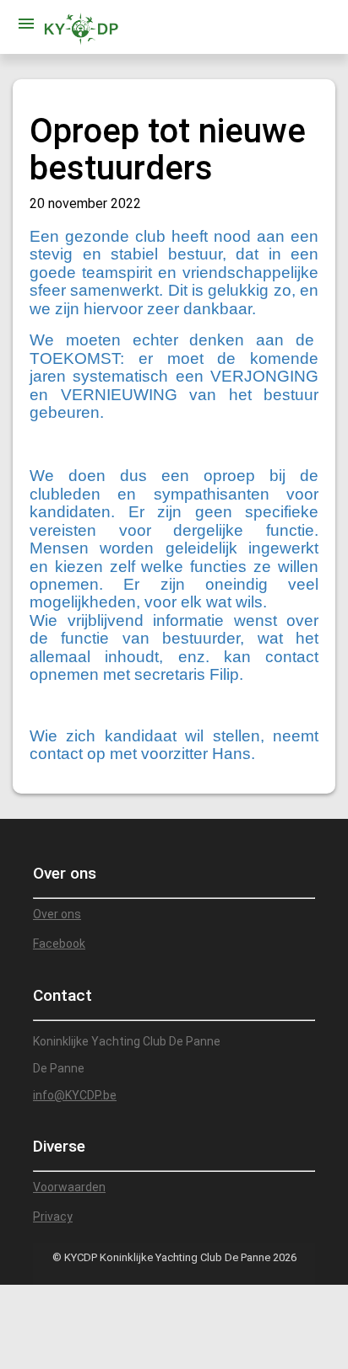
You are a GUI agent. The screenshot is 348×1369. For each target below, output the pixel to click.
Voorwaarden (69, 1187)
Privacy (53, 1216)
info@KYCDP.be (75, 1095)
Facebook (59, 943)
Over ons (57, 914)
